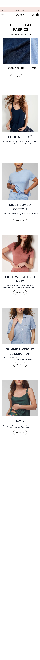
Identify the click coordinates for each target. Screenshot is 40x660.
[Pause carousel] (38, 10)
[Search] (33, 15)
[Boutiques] (7, 15)
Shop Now (17, 10)
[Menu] (2, 14)
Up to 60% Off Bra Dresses (20, 8)
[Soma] (20, 15)
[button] (37, 14)
